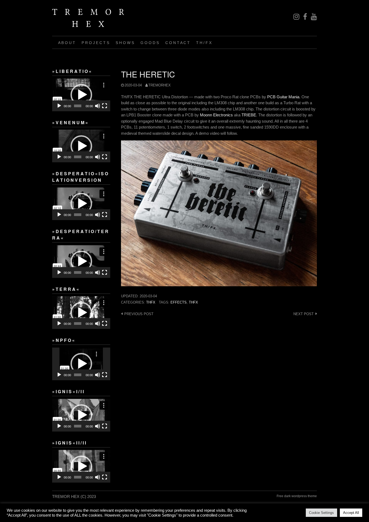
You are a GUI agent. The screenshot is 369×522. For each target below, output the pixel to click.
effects (178, 302)
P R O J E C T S (95, 43)
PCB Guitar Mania (283, 97)
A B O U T (66, 43)
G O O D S (149, 43)
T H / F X (204, 43)
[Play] (59, 106)
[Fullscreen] (104, 106)
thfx (150, 302)
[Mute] (97, 106)
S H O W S (125, 43)
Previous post (138, 314)
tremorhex (159, 85)
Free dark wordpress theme (297, 496)
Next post (303, 314)
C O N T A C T (177, 43)
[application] (81, 95)
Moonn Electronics (216, 115)
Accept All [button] (351, 513)
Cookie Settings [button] (321, 513)
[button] (81, 95)
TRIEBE (248, 115)
